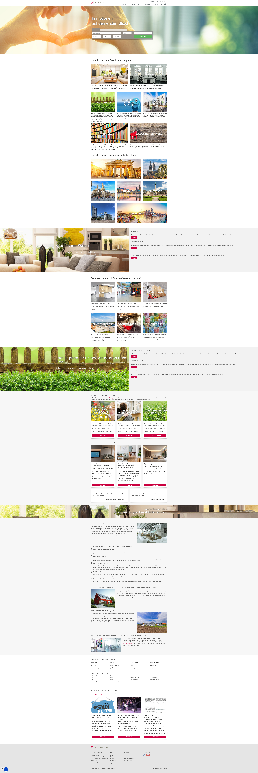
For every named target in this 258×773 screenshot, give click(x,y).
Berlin (92, 679)
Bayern (92, 677)
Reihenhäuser (113, 668)
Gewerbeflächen (134, 668)
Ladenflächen (153, 667)
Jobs (111, 763)
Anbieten (155, 4)
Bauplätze (132, 665)
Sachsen (152, 676)
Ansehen (134, 237)
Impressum (164, 1)
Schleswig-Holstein (154, 679)
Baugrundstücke (134, 667)
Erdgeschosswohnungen (97, 668)
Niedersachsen (133, 676)
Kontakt (112, 758)
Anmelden (152, 1)
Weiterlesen (103, 435)
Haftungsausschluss (127, 760)
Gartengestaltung (113, 398)
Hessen (112, 679)
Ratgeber (147, 4)
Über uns (112, 756)
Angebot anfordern (155, 435)
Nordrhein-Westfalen (135, 677)
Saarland (132, 681)
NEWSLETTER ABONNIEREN (157, 499)
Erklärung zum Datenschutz (129, 758)
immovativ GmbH (100, 768)
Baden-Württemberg (95, 676)
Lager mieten (153, 668)
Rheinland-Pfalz (134, 679)
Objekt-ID (114, 30)
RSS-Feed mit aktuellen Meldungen (103, 695)
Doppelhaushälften (114, 667)
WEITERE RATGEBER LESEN (116, 499)
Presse (111, 762)
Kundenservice (113, 760)
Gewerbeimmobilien (128, 643)
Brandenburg (94, 681)
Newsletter (112, 755)
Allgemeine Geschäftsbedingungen (130, 756)
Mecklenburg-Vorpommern (116, 681)
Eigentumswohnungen (96, 667)
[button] (6, 770)
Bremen (112, 676)
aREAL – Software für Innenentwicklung (99, 758)
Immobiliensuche (103, 398)
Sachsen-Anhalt (153, 677)
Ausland (140, 4)
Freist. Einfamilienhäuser (116, 665)
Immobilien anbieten (95, 755)
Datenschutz (158, 1)
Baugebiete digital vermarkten (97, 760)
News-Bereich (99, 693)
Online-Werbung (94, 762)
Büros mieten (153, 665)
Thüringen (152, 681)
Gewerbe (132, 4)
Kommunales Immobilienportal (97, 756)
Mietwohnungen (94, 665)
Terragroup (165, 768)
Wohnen (124, 4)
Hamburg (112, 677)
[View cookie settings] (2, 768)
